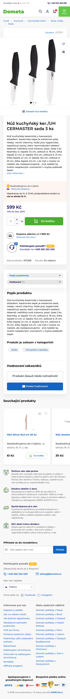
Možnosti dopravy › (21, 189)
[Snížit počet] (17, 223)
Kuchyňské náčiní (37, 21)
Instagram (46, 595)
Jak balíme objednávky (16, 618)
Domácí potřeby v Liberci (50, 634)
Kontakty (8, 661)
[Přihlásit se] (47, 11)
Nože (11, 24)
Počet (11, 221)
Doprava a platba (13, 610)
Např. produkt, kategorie (25, 30)
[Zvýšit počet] (17, 219)
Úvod (6, 21)
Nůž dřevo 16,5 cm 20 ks (22, 434)
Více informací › (15, 173)
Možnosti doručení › (26, 237)
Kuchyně (18, 21)
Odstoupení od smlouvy (17, 650)
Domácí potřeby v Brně (49, 614)
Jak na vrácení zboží (14, 614)
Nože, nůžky (57, 21)
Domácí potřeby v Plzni (49, 630)
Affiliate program (13, 665)
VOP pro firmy (11, 630)
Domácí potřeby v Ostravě (50, 618)
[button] (40, 11)
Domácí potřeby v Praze (49, 610)
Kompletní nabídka (37, 349)
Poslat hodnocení (36, 386)
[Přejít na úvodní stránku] (13, 11)
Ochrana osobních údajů (17, 634)
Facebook (30, 595)
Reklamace (9, 645)
